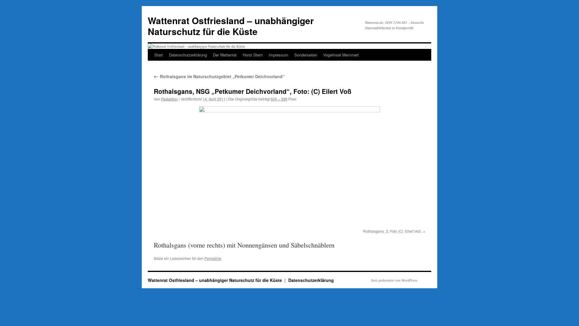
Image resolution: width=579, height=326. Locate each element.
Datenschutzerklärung (188, 55)
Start (158, 55)
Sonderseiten (305, 55)
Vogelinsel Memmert (341, 55)
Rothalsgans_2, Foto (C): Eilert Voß (392, 231)
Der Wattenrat (225, 55)
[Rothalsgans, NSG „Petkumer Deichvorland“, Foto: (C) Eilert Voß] (289, 166)
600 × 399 (279, 98)
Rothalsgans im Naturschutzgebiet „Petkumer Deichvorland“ (219, 76)
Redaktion (169, 98)
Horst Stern (253, 55)
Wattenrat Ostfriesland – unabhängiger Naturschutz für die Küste (231, 26)
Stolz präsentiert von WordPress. (394, 280)
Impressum (278, 55)
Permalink (212, 258)
